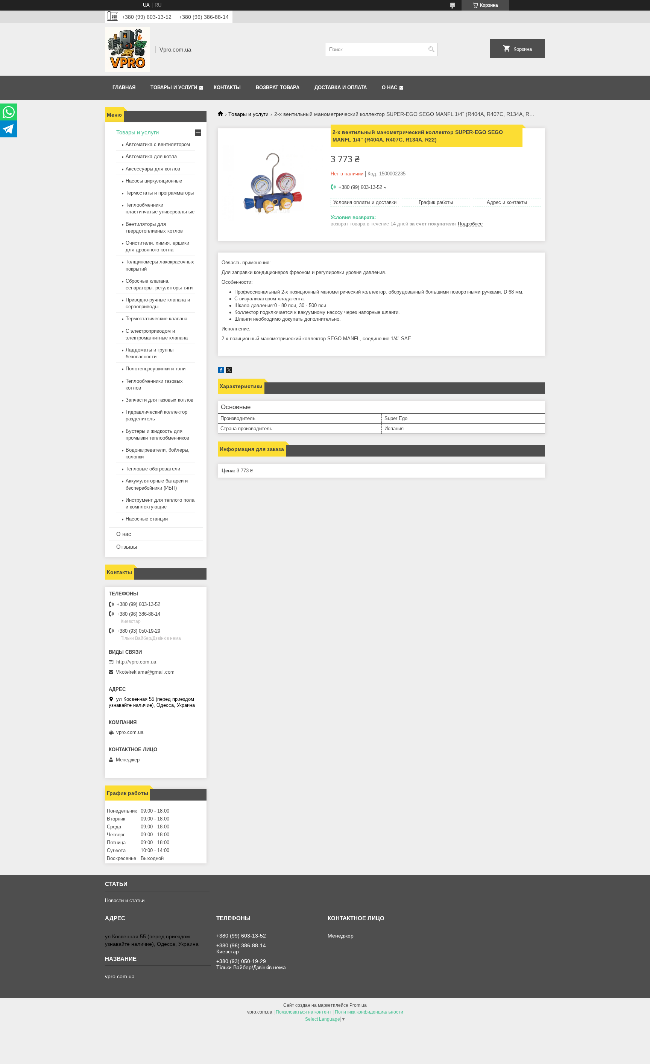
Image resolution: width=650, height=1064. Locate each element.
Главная (123, 87)
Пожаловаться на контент (303, 1012)
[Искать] (431, 49)
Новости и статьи (124, 900)
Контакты (227, 87)
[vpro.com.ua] (127, 49)
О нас (389, 87)
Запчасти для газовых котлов (159, 400)
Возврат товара (277, 87)
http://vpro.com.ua (136, 662)
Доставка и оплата (340, 87)
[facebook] (221, 371)
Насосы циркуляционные (154, 181)
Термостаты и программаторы (160, 193)
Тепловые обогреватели (153, 469)
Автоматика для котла (151, 156)
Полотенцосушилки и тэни (155, 368)
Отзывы (126, 546)
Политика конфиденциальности (369, 1012)
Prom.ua (358, 1005)
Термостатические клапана (156, 318)
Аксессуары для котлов (153, 169)
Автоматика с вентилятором (158, 144)
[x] (229, 371)
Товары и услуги (173, 87)
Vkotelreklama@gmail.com (145, 672)
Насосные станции (147, 519)
